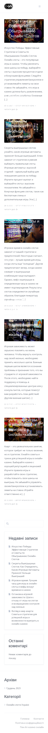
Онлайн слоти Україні (17, 704)
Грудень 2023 (13, 688)
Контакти (39, 718)
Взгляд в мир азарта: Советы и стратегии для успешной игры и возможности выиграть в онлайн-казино (23, 419)
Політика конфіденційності (29, 722)
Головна (24, 718)
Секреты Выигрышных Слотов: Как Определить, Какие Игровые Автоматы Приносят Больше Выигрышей (23, 116)
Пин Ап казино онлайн (32, 727)
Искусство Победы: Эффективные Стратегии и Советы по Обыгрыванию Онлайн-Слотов (24, 21)
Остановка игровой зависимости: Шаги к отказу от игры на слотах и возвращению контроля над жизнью (24, 317)
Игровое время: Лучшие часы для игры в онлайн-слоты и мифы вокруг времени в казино (24, 221)
